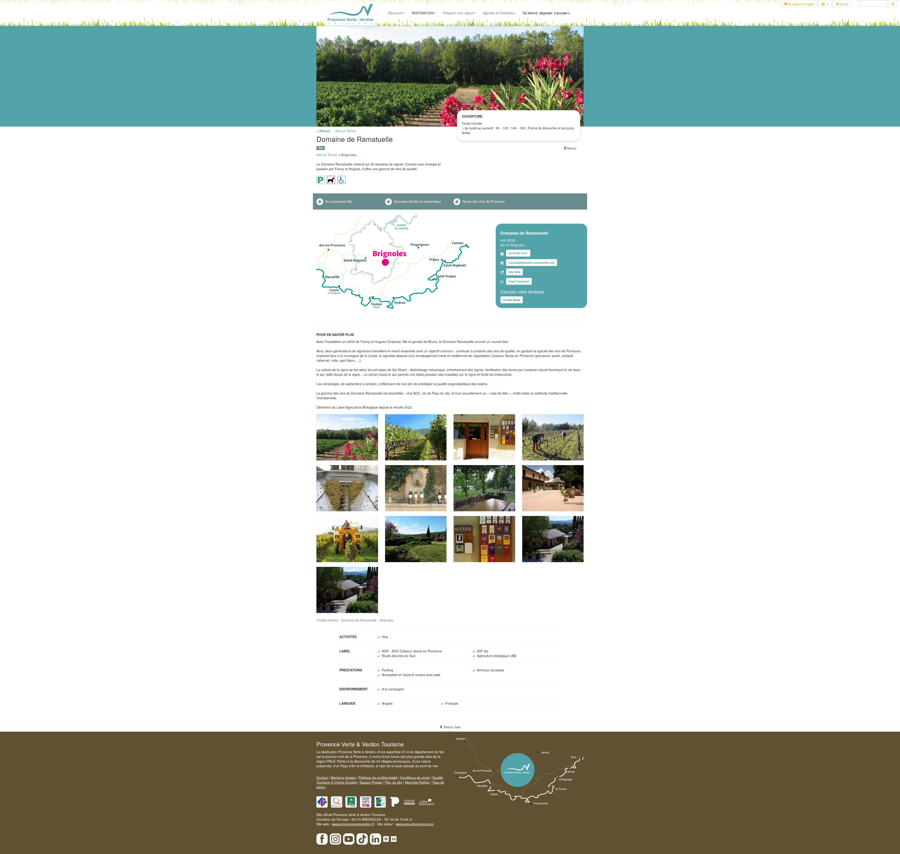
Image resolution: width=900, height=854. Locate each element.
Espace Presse (371, 782)
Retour (571, 148)
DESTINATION (423, 13)
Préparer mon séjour (458, 13)
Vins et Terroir (345, 130)
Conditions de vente (415, 777)
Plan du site (393, 782)
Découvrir (395, 13)
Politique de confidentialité (378, 777)
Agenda (498, 13)
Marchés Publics (417, 782)
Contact (322, 777)
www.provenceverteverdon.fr (353, 824)
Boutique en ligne (801, 4)
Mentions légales (343, 777)
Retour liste (452, 727)
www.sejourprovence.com (415, 824)
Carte (843, 4)
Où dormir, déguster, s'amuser (545, 13)
